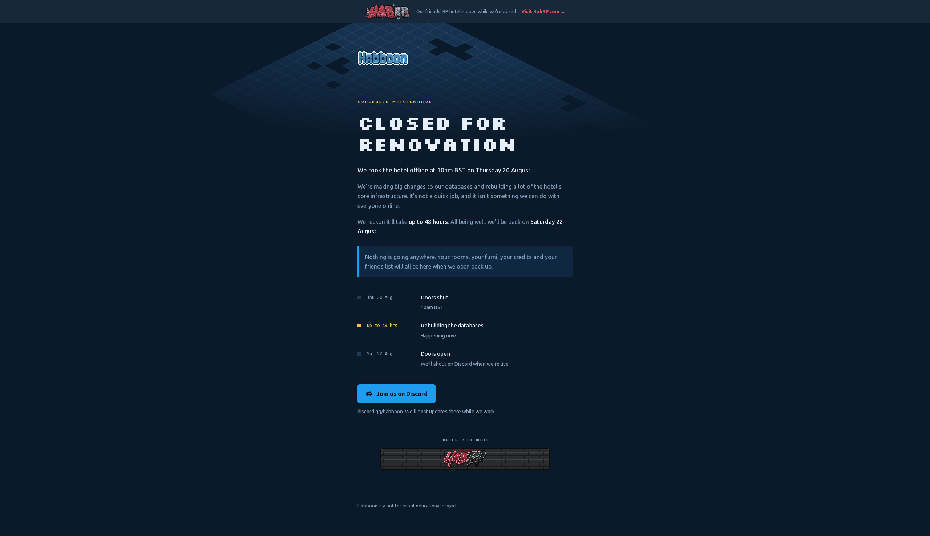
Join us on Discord (402, 393)
